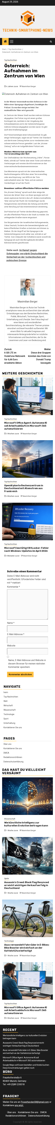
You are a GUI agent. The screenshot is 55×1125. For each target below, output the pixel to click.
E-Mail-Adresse (15, 634)
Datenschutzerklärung (13, 761)
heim (6, 692)
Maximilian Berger (29, 86)
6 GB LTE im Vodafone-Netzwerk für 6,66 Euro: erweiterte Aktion (14, 356)
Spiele (6, 879)
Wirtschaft (8, 705)
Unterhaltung (9, 723)
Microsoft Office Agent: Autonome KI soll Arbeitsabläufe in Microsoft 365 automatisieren (25, 425)
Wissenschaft (10, 710)
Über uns (7, 744)
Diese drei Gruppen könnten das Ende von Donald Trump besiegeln (39, 356)
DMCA (6, 753)
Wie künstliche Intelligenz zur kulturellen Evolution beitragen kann (26, 824)
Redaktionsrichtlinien (13, 757)
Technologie (9, 714)
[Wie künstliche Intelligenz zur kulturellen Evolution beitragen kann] (27, 796)
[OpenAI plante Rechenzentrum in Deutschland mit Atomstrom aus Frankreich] (27, 459)
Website (11, 645)
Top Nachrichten (10, 60)
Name (10, 623)
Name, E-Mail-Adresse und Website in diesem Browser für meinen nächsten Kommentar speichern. (27, 663)
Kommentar (13, 586)
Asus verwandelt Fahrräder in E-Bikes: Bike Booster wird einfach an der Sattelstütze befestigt (26, 947)
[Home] (5, 42)
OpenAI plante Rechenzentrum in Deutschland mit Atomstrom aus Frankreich (23, 488)
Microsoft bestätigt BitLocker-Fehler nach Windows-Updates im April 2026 (26, 549)
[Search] (51, 41)
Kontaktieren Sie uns (13, 727)
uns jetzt (19, 1105)
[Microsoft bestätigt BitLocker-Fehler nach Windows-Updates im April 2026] (27, 521)
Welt (5, 701)
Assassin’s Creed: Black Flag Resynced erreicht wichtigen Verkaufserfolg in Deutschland (26, 885)
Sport (6, 719)
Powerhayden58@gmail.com (35, 1102)
